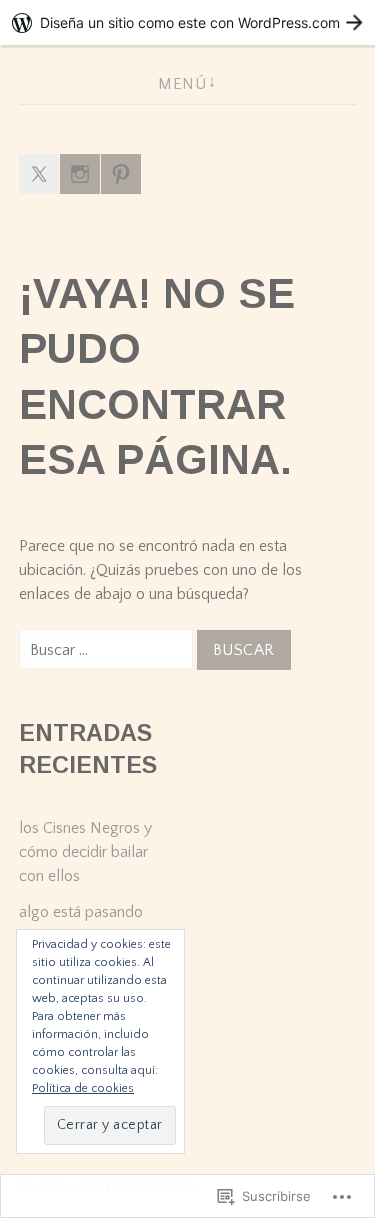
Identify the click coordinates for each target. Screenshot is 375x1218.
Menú (182, 84)
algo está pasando (81, 912)
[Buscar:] (108, 650)
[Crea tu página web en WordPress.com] (187, 22)
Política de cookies (83, 1088)
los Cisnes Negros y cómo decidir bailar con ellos (85, 852)
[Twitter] (39, 174)
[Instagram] (80, 174)
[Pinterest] (121, 174)
